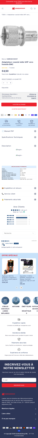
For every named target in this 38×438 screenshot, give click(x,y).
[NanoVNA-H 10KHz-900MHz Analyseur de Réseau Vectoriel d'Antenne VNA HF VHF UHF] (28, 266)
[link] (19, 394)
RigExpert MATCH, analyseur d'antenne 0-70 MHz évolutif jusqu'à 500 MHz (9, 278)
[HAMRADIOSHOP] (18, 8)
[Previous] (16, 287)
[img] (5, 241)
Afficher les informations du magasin (31, 96)
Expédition (12, 74)
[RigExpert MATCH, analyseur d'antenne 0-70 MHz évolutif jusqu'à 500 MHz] (10, 266)
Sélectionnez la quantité (11, 79)
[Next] (21, 287)
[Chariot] (34, 8)
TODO (4, 14)
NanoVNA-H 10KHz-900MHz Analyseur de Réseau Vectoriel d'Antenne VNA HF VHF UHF (27, 279)
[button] (3, 9)
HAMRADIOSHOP (12, 59)
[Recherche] (31, 8)
